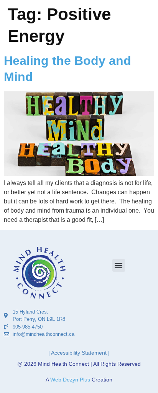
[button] (118, 265)
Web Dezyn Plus (70, 379)
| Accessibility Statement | (79, 353)
